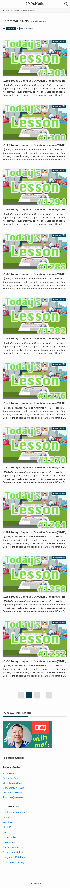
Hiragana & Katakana (14, 857)
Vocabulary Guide (12, 792)
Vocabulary (9, 822)
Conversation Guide (13, 787)
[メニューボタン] (4, 4)
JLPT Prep (8, 827)
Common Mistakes (13, 852)
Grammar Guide (11, 778)
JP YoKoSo (35, 4)
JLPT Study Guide (12, 783)
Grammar (11, 28)
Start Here (8, 773)
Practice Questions (13, 797)
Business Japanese (13, 847)
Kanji (5, 832)
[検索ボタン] (66, 4)
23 (48, 695)
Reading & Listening (13, 862)
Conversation (10, 837)
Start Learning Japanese (16, 812)
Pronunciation (10, 842)
